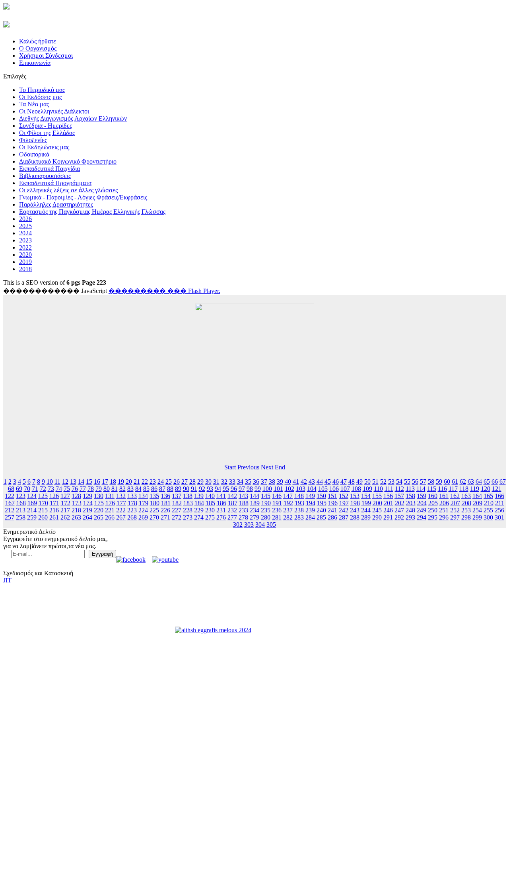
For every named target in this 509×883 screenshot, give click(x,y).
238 (299, 510)
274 (199, 517)
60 (447, 481)
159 (421, 495)
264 (87, 517)
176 (110, 503)
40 (288, 481)
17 (105, 481)
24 (160, 481)
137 (176, 495)
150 (321, 495)
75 (67, 488)
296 (444, 517)
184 (199, 503)
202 (399, 503)
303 (249, 524)
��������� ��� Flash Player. (164, 290)
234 (254, 510)
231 (221, 510)
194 (310, 503)
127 (65, 495)
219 (87, 510)
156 (388, 495)
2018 (25, 269)
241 (332, 510)
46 (335, 481)
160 (432, 495)
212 (9, 510)
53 (391, 481)
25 (168, 481)
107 (345, 488)
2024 (25, 233)
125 (43, 495)
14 (81, 481)
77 (83, 488)
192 (288, 503)
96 (234, 488)
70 (27, 488)
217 (65, 510)
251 (444, 510)
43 (312, 481)
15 (89, 481)
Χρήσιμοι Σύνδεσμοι (46, 55)
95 (226, 488)
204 (422, 503)
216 (54, 510)
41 (296, 481)
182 (177, 503)
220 (98, 510)
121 (496, 488)
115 (431, 488)
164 (477, 495)
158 (410, 495)
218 (76, 510)
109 (367, 488)
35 (248, 481)
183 (188, 503)
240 (321, 510)
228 (187, 510)
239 (310, 510)
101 (278, 488)
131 (110, 495)
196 (333, 503)
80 (106, 488)
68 (11, 488)
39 (280, 481)
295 (432, 517)
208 (466, 503)
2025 (25, 226)
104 (312, 488)
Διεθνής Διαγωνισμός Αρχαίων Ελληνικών (73, 118)
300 (488, 517)
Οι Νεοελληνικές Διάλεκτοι (54, 111)
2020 (25, 254)
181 (166, 503)
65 (487, 481)
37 (264, 481)
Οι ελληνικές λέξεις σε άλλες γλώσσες (68, 190)
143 (243, 495)
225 (154, 510)
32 (224, 481)
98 (250, 488)
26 (176, 481)
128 (76, 495)
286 (332, 517)
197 (344, 503)
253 (466, 510)
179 (143, 503)
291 (388, 517)
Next (267, 467)
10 (50, 481)
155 (377, 495)
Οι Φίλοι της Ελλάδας (47, 132)
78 (90, 488)
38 (272, 481)
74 (59, 488)
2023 (25, 240)
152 (343, 495)
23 (153, 481)
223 (132, 510)
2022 (25, 247)
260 (43, 517)
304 (260, 524)
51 (375, 481)
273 (187, 517)
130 (98, 495)
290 (377, 517)
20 (129, 481)
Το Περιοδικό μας (42, 89)
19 (121, 481)
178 (132, 503)
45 (327, 481)
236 (277, 510)
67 (502, 481)
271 (165, 517)
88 (170, 488)
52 (383, 481)
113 (410, 488)
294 (421, 517)
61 (455, 481)
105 (323, 488)
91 (194, 488)
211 (499, 503)
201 (388, 503)
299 (477, 517)
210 (488, 503)
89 (178, 488)
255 (488, 510)
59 (439, 481)
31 (216, 481)
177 (121, 503)
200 (377, 503)
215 (43, 510)
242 (343, 510)
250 (432, 510)
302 (238, 524)
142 (232, 495)
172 (65, 503)
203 (411, 503)
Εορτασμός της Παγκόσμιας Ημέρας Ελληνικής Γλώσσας (92, 211)
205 (433, 503)
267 (121, 517)
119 (474, 488)
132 (121, 495)
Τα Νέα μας (34, 104)
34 (240, 481)
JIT (7, 580)
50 (367, 481)
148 (299, 495)
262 (65, 517)
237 (288, 510)
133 (132, 495)
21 (137, 481)
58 (431, 481)
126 (54, 495)
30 (208, 481)
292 (399, 517)
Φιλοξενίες (33, 140)
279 (254, 517)
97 (242, 488)
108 (356, 488)
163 (466, 495)
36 (256, 481)
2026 (25, 218)
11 (57, 481)
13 (73, 481)
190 (266, 503)
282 (288, 517)
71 (35, 488)
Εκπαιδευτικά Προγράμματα (55, 183)
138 (187, 495)
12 (65, 481)
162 (455, 495)
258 (20, 517)
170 (43, 503)
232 (232, 510)
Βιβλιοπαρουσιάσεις (45, 175)
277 (232, 517)
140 (210, 495)
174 (88, 503)
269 (143, 517)
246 (388, 510)
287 (343, 517)
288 (354, 517)
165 (488, 495)
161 (444, 495)
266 (110, 517)
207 (455, 503)
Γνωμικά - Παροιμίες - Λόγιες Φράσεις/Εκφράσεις (83, 197)
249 (421, 510)
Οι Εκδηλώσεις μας (44, 147)
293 (410, 517)
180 (154, 503)
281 (277, 517)
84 (138, 488)
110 (378, 488)
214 (32, 510)
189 (255, 503)
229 (199, 510)
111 (389, 488)
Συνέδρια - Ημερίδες (45, 125)
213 (20, 510)
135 (154, 495)
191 (277, 503)
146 (277, 495)
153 (354, 495)
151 (332, 495)
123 (20, 495)
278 (243, 517)
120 (485, 488)
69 (19, 488)
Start (230, 467)
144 (254, 495)
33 (232, 481)
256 (499, 510)
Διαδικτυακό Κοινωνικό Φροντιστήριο (68, 161)
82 (122, 488)
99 (257, 488)
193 (299, 503)
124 (32, 495)
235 (265, 510)
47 (343, 481)
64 (479, 481)
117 (453, 488)
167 (10, 503)
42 (304, 481)
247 (399, 510)
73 (51, 488)
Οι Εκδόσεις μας (40, 97)
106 (334, 488)
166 (499, 495)
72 (43, 488)
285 (321, 517)
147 (288, 495)
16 (97, 481)
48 (351, 481)
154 (366, 495)
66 (495, 481)
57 (423, 481)
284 (310, 517)
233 (243, 510)
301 (499, 517)
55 (407, 481)
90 (186, 488)
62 (463, 481)
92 (202, 488)
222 (121, 510)
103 (300, 488)
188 (244, 503)
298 (466, 517)
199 (366, 503)
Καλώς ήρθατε (37, 41)
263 (76, 517)
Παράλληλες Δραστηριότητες (56, 204)
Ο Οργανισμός (37, 48)
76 (75, 488)
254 (477, 510)
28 (192, 481)
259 (32, 517)
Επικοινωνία (35, 62)
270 (154, 517)
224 (143, 510)
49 (359, 481)
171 (54, 503)
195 (321, 503)
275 (210, 517)
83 (130, 488)
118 (463, 488)
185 (210, 503)
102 (289, 488)
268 (132, 517)
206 (444, 503)
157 (399, 495)
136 (165, 495)
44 (320, 481)
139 (199, 495)
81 (114, 488)
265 (98, 517)
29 (200, 481)
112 (399, 488)
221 (110, 510)
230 (210, 510)
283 (299, 517)
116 (442, 488)
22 (145, 481)
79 (98, 488)
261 (54, 517)
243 (354, 510)
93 (210, 488)
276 (221, 517)
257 (9, 517)
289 (366, 517)
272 (176, 517)
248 (410, 510)
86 (154, 488)
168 (21, 503)
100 (267, 488)
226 (165, 510)
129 (87, 495)
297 (455, 517)
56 (415, 481)
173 (77, 503)
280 (265, 517)
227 (176, 510)
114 (420, 488)
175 (99, 503)
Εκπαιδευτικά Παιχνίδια (49, 168)
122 (9, 495)
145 (265, 495)
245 (377, 510)
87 (162, 488)
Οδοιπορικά (34, 154)
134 (143, 495)
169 (32, 503)
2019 (25, 261)
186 (221, 503)
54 (399, 481)
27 (184, 481)
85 (146, 488)
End (280, 467)
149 (310, 495)
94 (218, 488)
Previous (248, 467)
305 (271, 524)
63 (471, 481)
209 (477, 503)
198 (355, 503)
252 (455, 510)
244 (366, 510)
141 (221, 495)
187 (232, 503)
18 (113, 481)
